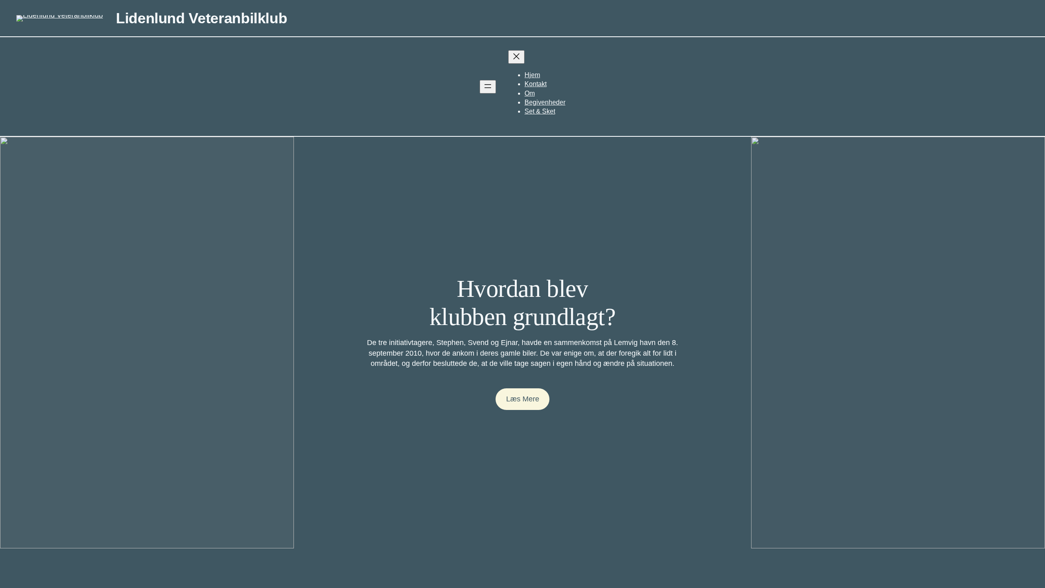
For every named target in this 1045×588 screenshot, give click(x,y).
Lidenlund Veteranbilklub (201, 18)
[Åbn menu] (488, 87)
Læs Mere (522, 399)
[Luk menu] (516, 57)
